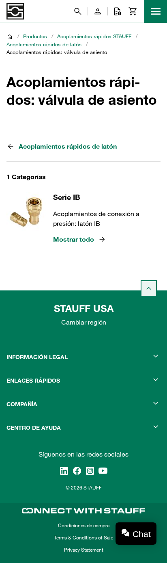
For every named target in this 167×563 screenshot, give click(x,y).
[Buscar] (78, 11)
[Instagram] (90, 471)
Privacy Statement (83, 549)
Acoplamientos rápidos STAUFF (94, 36)
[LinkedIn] (64, 471)
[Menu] (155, 11)
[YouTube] (103, 471)
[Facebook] (77, 471)
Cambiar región (83, 322)
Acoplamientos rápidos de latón (43, 44)
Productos (35, 36)
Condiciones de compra (83, 525)
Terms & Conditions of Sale (83, 537)
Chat (142, 534)
